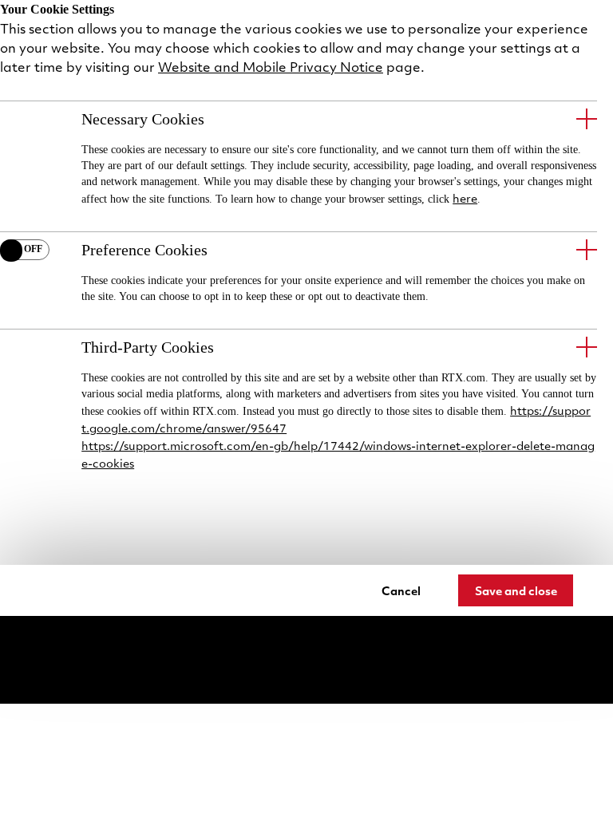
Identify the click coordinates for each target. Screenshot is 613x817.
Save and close (516, 590)
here (465, 198)
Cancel (401, 590)
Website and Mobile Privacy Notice (270, 66)
